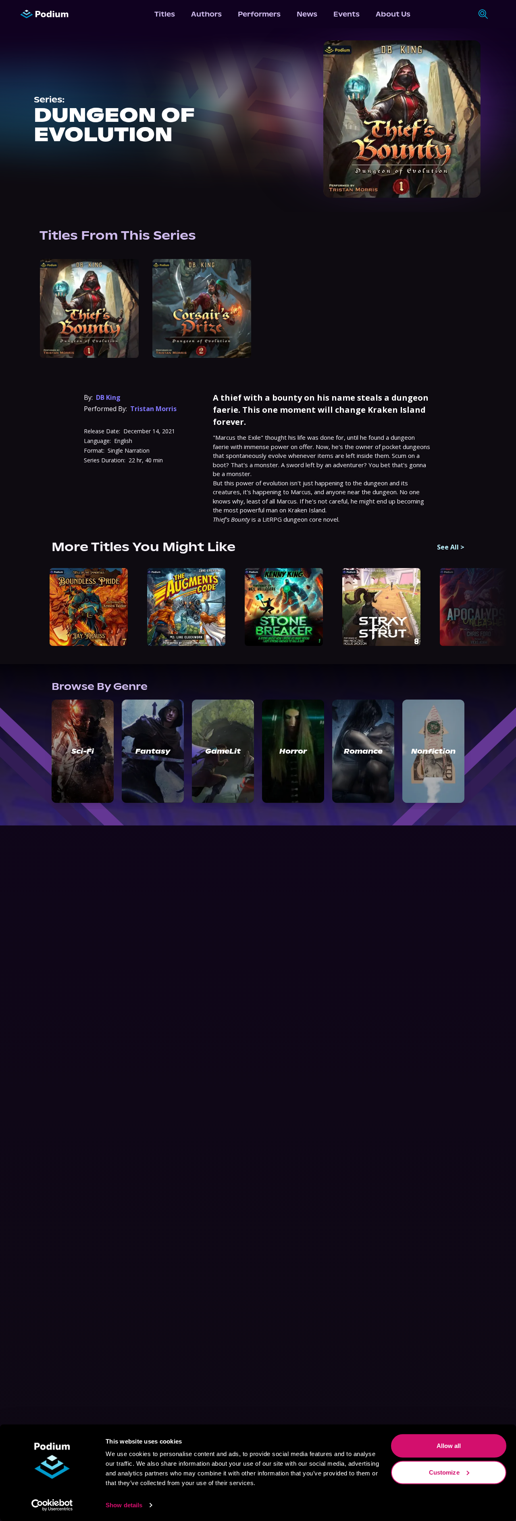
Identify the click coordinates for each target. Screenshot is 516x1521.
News (307, 14)
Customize (444, 1472)
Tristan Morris (153, 408)
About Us (393, 14)
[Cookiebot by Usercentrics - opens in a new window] (52, 1505)
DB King (108, 397)
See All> (450, 547)
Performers (259, 14)
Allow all (449, 1445)
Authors (206, 14)
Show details (124, 1505)
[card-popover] (89, 308)
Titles (164, 14)
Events (346, 14)
